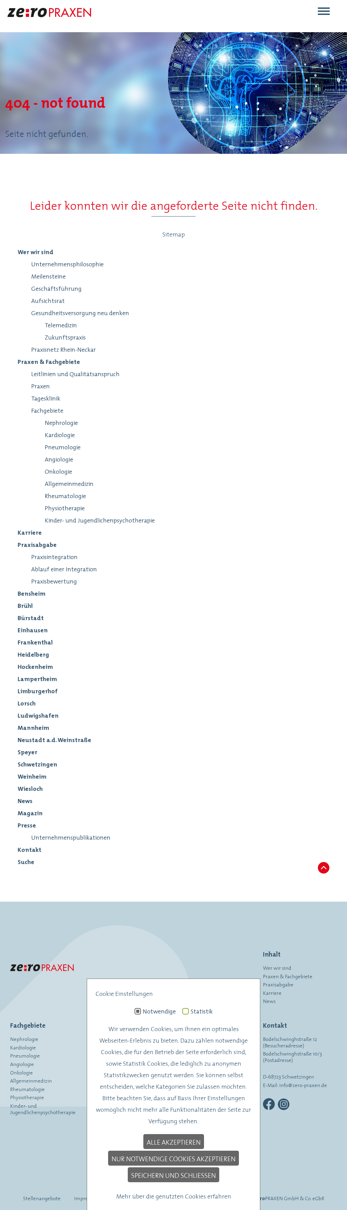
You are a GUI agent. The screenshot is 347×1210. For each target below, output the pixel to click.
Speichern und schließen (173, 1175)
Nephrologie (24, 1038)
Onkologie (21, 1072)
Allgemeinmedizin (31, 1080)
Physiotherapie (27, 1097)
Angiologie (22, 1063)
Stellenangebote (42, 1198)
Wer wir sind (277, 967)
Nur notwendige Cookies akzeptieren (173, 1158)
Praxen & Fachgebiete (287, 976)
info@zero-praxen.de (303, 1084)
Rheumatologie (27, 1088)
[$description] (49, 22)
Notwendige (159, 1011)
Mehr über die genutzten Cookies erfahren (173, 1195)
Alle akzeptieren (174, 1141)
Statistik (201, 1011)
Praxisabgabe (278, 984)
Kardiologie (23, 1047)
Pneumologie (25, 1055)
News (269, 1000)
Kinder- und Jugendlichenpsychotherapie (43, 1108)
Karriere (272, 992)
